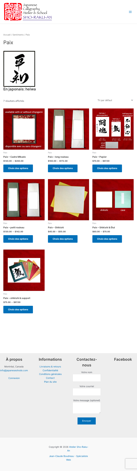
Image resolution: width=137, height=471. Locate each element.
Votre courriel (87, 386)
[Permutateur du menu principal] (130, 12)
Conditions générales (50, 374)
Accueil (7, 34)
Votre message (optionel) (86, 400)
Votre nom (86, 372)
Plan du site (50, 381)
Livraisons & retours (50, 366)
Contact (50, 378)
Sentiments (18, 34)
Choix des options (18, 168)
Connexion (14, 378)
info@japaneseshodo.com (14, 370)
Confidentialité (50, 370)
